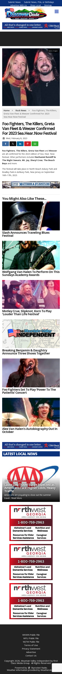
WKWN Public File (31, 634)
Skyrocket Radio (39, 667)
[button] (56, 11)
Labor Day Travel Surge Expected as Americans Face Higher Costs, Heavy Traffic (30, 488)
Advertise (31, 652)
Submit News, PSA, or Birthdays (39, 2)
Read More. (16, 498)
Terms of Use (31, 645)
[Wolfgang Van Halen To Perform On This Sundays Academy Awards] (31, 255)
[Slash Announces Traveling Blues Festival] (31, 216)
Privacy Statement (31, 648)
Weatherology (48, 670)
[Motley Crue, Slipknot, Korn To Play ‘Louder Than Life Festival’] (31, 294)
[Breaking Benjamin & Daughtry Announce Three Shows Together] (31, 333)
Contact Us (31, 655)
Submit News (14, 2)
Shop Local (35, 5)
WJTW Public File (31, 641)
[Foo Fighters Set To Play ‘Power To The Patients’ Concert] (31, 372)
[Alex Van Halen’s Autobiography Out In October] (31, 412)
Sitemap (48, 5)
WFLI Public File (31, 638)
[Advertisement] (31, 25)
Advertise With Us (18, 5)
